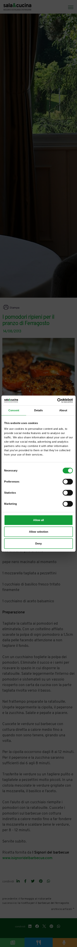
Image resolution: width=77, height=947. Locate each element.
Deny (38, 543)
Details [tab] (38, 410)
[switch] (68, 482)
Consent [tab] (13, 410)
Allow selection (38, 531)
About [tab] (63, 410)
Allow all (38, 520)
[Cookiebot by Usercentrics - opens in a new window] (57, 400)
